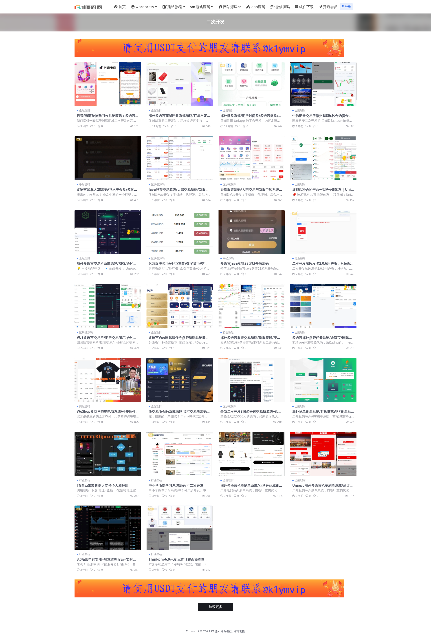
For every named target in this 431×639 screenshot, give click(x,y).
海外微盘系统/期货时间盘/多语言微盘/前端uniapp (251, 117)
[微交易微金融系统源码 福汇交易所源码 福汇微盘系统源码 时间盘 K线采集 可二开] (179, 380)
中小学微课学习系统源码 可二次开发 (176, 485)
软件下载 (306, 6)
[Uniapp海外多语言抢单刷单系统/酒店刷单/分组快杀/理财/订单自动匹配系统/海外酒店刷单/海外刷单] (323, 454)
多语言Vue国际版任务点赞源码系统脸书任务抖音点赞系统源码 (179, 339)
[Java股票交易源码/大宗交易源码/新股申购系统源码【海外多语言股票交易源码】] (179, 158)
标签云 (228, 631)
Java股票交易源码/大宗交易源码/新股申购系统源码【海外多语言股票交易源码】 (179, 191)
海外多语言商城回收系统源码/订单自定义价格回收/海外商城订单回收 (180, 117)
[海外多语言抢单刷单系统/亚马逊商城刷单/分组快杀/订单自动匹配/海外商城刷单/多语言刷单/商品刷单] (251, 454)
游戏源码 (203, 6)
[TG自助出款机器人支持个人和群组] (108, 454)
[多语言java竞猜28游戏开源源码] (251, 232)
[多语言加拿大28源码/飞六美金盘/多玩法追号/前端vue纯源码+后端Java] (108, 158)
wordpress (145, 6)
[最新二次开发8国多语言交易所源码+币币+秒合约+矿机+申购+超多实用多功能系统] (251, 380)
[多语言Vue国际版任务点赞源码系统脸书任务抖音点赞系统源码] (179, 306)
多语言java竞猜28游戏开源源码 (244, 263)
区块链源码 (158, 184)
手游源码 (84, 184)
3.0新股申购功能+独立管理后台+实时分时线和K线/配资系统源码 (106, 561)
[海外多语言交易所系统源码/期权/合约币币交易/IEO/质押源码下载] (108, 232)
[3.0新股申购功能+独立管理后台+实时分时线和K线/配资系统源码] (108, 528)
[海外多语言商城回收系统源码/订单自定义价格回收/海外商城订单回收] (179, 84)
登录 (348, 6)
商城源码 (84, 406)
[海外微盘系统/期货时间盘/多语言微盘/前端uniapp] (251, 84)
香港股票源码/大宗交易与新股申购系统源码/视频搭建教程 (251, 191)
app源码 (258, 6)
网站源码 (230, 6)
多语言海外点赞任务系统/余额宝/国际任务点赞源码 (322, 339)
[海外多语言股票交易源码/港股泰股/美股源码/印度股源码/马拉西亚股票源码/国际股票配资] (251, 306)
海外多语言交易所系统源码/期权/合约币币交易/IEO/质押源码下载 (107, 265)
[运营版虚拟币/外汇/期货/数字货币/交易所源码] (179, 232)
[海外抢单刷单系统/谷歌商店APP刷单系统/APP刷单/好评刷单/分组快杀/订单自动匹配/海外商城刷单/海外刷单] (323, 380)
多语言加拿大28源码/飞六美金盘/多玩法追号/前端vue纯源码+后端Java (107, 191)
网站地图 (239, 631)
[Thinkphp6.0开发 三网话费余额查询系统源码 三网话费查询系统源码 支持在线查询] (179, 528)
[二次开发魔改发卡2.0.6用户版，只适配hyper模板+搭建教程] (323, 232)
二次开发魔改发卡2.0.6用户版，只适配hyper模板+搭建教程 (322, 265)
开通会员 (330, 6)
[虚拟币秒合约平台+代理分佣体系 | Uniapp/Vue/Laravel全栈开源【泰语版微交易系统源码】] (323, 158)
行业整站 (300, 258)
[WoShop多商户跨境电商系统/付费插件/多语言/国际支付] (108, 380)
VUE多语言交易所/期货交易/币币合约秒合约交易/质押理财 (107, 339)
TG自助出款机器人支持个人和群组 (102, 485)
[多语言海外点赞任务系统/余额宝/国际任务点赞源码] (323, 306)
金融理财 (84, 110)
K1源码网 (217, 631)
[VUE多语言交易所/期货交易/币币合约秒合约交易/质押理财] (108, 306)
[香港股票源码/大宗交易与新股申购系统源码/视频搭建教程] (251, 158)
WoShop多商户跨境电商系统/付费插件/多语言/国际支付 (107, 413)
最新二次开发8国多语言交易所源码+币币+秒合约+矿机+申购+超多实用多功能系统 (251, 413)
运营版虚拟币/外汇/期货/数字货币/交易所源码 (178, 265)
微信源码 (282, 6)
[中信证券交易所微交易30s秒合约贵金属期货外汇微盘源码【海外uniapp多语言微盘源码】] (323, 84)
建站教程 (174, 6)
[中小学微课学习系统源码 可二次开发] (179, 454)
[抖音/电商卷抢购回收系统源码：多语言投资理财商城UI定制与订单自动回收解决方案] (108, 84)
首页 (122, 6)
